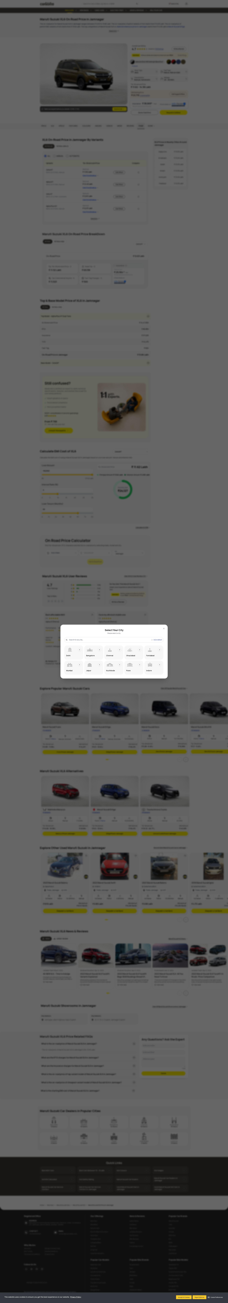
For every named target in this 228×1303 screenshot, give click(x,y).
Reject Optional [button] (199, 1297)
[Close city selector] (164, 628)
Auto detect (158, 640)
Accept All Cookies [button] (184, 1297)
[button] (215, 1297)
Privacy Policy (75, 1297)
